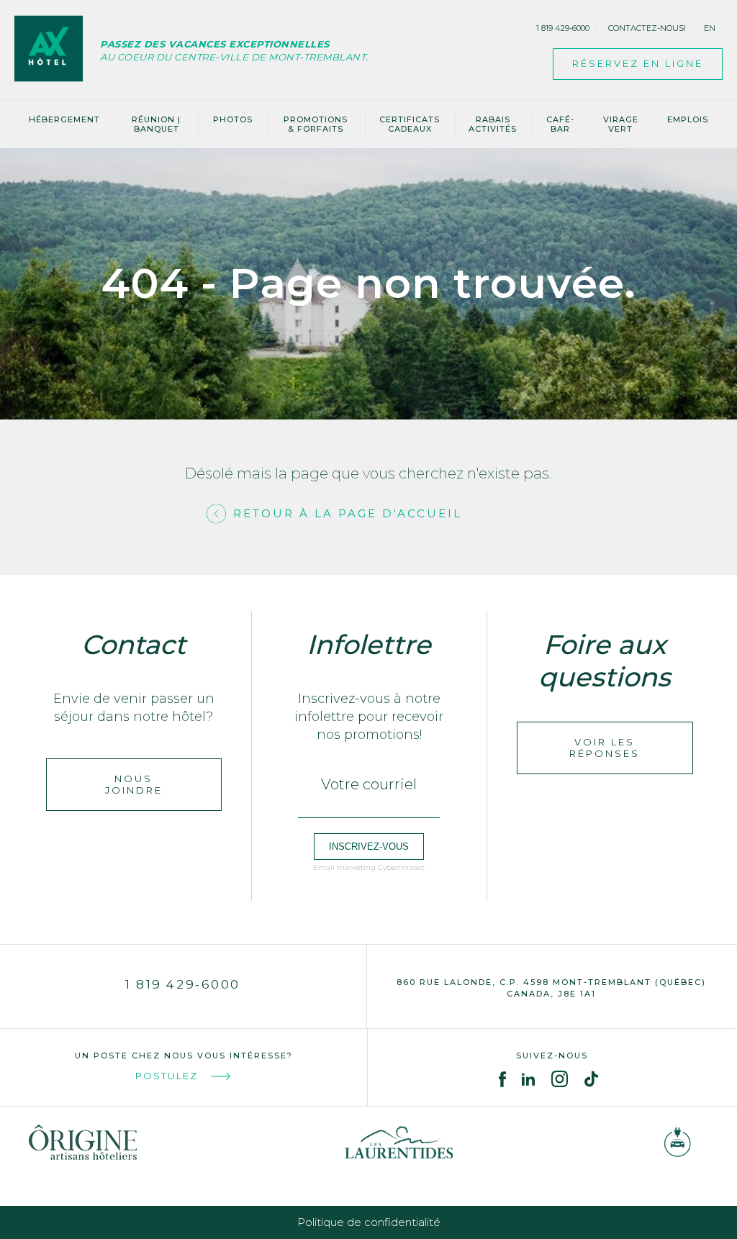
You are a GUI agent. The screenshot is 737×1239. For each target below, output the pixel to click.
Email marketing (344, 867)
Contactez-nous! (647, 28)
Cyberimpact (401, 867)
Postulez (166, 1075)
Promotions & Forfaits (316, 124)
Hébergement (64, 119)
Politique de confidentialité (368, 1222)
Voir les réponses (604, 747)
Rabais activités (493, 124)
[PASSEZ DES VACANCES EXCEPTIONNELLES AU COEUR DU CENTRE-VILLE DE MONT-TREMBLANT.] (57, 50)
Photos (233, 119)
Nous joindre (134, 784)
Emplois (687, 119)
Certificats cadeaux (409, 124)
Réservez (637, 63)
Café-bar (560, 124)
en (709, 28)
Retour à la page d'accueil (347, 513)
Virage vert (620, 124)
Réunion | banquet (156, 124)
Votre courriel (369, 784)
